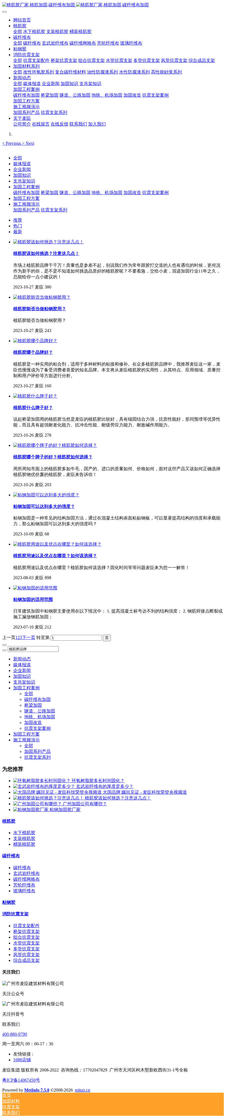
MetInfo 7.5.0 (36, 1090)
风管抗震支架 (26, 954)
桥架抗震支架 (26, 931)
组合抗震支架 (26, 937)
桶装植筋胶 (24, 844)
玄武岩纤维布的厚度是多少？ (104, 786)
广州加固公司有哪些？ (85, 803)
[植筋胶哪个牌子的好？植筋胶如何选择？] (55, 445)
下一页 (28, 637)
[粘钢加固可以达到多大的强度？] (46, 495)
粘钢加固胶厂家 (65, 809)
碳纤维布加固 (26, 192)
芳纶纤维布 (24, 885)
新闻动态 (22, 659)
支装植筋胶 (24, 838)
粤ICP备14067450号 (21, 1080)
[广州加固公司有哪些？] (38, 803)
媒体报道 (22, 163)
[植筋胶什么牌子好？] (35, 396)
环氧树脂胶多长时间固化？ (98, 780)
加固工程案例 (26, 186)
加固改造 (132, 192)
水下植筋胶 (24, 832)
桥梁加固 (49, 192)
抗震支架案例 (155, 192)
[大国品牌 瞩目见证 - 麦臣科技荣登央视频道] (58, 792)
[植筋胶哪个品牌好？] (35, 340)
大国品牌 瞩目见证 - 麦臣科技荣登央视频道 (145, 792)
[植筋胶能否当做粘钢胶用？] (42, 297)
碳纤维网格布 (26, 879)
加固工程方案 (26, 198)
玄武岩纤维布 (26, 873)
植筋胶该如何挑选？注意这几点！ (118, 798)
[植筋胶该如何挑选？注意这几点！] (48, 242)
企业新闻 (22, 169)
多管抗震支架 (26, 948)
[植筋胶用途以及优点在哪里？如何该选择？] (57, 544)
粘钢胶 (8, 902)
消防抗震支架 (15, 914)
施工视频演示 (26, 204)
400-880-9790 (14, 1034)
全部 (17, 31)
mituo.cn (82, 1090)
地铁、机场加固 (107, 192)
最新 (17, 231)
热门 (17, 226)
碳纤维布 (11, 855)
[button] (12, 143)
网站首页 (22, 20)
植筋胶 (8, 821)
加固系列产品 (26, 210)
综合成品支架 (26, 960)
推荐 (17, 220)
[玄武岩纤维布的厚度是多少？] (44, 786)
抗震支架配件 (26, 925)
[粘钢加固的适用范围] (35, 588)
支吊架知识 (24, 181)
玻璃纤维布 (24, 890)
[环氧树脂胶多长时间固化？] (42, 780)
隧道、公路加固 (75, 192)
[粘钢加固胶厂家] (31, 809)
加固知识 (22, 175)
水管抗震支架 (26, 943)
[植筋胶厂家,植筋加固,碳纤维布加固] (113, 5)
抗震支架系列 (54, 210)
